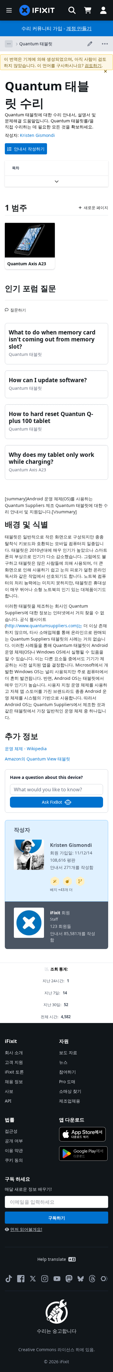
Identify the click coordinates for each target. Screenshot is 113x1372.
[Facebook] (20, 1278)
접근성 (11, 1131)
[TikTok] (8, 1278)
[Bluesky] (80, 1279)
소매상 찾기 (70, 1091)
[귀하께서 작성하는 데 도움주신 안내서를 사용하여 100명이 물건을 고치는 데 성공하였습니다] (55, 881)
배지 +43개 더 (61, 889)
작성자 (22, 829)
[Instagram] (45, 1278)
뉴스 (63, 1062)
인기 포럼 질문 (30, 288)
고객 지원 (14, 1062)
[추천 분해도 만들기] (67, 881)
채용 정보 (14, 1081)
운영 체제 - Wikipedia (26, 748)
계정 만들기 (79, 28)
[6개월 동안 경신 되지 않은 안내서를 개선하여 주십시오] (80, 881)
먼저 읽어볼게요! (26, 1229)
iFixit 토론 (14, 1072)
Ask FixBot (52, 802)
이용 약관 (14, 1150)
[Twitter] (32, 1278)
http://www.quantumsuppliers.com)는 (44, 625)
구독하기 (56, 1218)
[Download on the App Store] (82, 1134)
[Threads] (92, 1278)
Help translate (51, 1259)
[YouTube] (57, 1278)
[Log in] (103, 10)
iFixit (55, 912)
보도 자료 (68, 1052)
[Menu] (9, 10)
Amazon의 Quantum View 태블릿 (37, 759)
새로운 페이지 (96, 207)
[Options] (9, 43)
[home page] (37, 10)
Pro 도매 (67, 1081)
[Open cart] (88, 10)
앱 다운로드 (71, 1119)
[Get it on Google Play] (83, 1153)
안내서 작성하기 (29, 149)
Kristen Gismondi (37, 135)
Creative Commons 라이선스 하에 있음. (56, 1349)
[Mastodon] (69, 1278)
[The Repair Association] (104, 1278)
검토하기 (93, 65)
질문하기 (18, 307)
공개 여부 (14, 1141)
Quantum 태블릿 (35, 44)
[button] (72, 10)
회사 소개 (14, 1052)
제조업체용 (69, 1101)
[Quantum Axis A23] (30, 240)
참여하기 (67, 1072)
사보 (9, 1091)
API (8, 1101)
